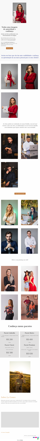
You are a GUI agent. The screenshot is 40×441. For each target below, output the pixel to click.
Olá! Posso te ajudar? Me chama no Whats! (30, 435)
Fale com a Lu (9, 48)
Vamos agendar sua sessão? (20, 193)
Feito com (20, 440)
